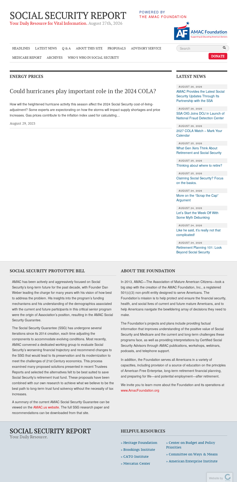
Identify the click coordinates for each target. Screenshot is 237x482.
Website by (215, 478)
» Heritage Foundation (139, 442)
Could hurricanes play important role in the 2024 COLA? (83, 91)
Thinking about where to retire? (199, 165)
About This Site (89, 48)
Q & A (66, 48)
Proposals (117, 48)
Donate (218, 56)
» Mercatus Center (135, 463)
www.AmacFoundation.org (140, 390)
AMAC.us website (46, 407)
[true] (224, 48)
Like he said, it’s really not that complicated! (198, 232)
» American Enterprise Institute (192, 461)
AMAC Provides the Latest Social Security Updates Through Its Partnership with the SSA (200, 96)
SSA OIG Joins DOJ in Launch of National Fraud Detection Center (200, 115)
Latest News (46, 48)
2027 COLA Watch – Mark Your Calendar (199, 133)
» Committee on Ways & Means (192, 454)
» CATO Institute (135, 456)
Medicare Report (27, 57)
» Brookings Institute (138, 449)
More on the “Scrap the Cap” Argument (197, 197)
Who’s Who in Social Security (93, 57)
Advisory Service (146, 48)
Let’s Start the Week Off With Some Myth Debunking (197, 215)
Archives (55, 57)
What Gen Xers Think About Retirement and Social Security (198, 150)
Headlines (21, 48)
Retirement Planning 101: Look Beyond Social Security (199, 249)
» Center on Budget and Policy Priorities (190, 444)
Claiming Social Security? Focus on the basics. (199, 180)
